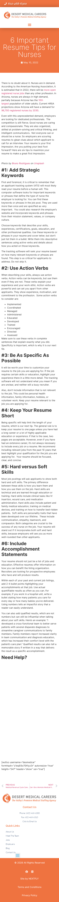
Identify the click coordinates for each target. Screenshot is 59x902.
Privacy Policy (29, 895)
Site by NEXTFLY (29, 878)
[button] (29, 25)
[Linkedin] (32, 871)
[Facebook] (26, 871)
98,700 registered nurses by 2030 (19, 110)
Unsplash (39, 163)
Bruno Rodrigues (21, 163)
